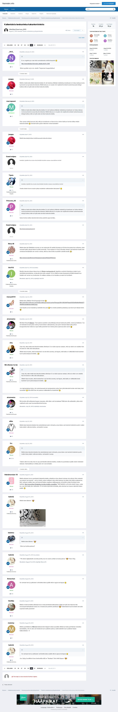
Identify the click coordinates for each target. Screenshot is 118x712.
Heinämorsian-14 (11, 475)
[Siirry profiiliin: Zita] (11, 349)
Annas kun (11, 579)
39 (28, 45)
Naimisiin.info (8, 3)
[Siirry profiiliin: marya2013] (11, 303)
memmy (11, 623)
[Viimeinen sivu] (45, 45)
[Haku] (114, 9)
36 (18, 45)
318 (12, 489)
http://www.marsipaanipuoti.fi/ (27, 229)
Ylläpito (41, 13)
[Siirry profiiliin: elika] (11, 427)
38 (25, 45)
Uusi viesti (81, 37)
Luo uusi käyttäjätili (109, 3)
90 (12, 67)
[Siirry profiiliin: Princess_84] (11, 207)
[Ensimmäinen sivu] (4, 45)
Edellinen (10, 45)
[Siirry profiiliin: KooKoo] (105, 40)
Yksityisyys (59, 707)
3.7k (12, 190)
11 (12, 638)
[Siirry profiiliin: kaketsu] (11, 539)
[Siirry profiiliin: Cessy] (105, 35)
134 (12, 380)
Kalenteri (13, 13)
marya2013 (11, 297)
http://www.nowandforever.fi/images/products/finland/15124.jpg (38, 257)
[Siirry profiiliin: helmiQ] (11, 503)
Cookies (75, 707)
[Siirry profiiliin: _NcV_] (11, 58)
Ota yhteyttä (67, 707)
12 (12, 312)
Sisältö (13, 9)
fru (11, 443)
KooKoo (110, 40)
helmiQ (11, 497)
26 (12, 216)
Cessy (109, 35)
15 (12, 548)
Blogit (27, 13)
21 (12, 282)
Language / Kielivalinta (47, 707)
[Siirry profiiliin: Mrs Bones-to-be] (11, 371)
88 (12, 512)
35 (15, 45)
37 (21, 45)
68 (12, 259)
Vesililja (11, 601)
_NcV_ (11, 52)
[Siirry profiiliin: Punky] (91, 40)
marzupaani (11, 101)
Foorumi (5, 13)
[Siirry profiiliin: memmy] (11, 629)
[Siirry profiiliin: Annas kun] (11, 585)
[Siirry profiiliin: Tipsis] (11, 181)
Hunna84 (96, 35)
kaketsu (11, 533)
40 (31, 45)
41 (34, 45)
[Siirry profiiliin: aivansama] (11, 325)
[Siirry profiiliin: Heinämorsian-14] (11, 481)
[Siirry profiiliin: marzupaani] (11, 107)
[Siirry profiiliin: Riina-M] (11, 250)
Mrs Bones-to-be (11, 365)
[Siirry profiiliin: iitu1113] (11, 274)
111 (12, 94)
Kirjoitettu (27, 52)
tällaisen (32, 322)
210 (12, 358)
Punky (96, 40)
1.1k (12, 334)
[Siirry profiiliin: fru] (11, 449)
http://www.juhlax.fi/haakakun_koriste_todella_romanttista (41, 484)
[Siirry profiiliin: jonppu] (11, 85)
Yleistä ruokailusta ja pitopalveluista (33, 31)
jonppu (11, 79)
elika (11, 421)
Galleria (20, 13)
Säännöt (34, 13)
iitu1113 (11, 267)
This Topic (106, 9)
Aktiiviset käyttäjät (51, 13)
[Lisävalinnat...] (83, 52)
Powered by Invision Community (59, 709)
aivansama (11, 319)
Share (68, 30)
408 (12, 593)
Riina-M (11, 244)
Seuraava (40, 45)
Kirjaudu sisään (95, 3)
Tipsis (11, 175)
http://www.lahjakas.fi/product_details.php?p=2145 (35, 63)
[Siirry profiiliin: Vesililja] (11, 607)
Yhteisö (6, 9)
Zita (11, 343)
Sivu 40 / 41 (52, 45)
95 (12, 436)
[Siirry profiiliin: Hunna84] (91, 35)
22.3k (12, 458)
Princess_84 (11, 201)
